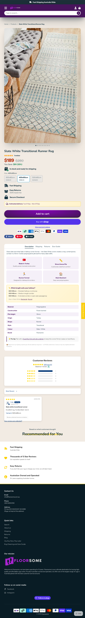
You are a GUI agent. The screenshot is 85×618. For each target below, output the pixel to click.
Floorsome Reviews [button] (83, 310)
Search (6, 525)
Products (13, 24)
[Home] (15, 8)
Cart (79, 8)
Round (30, 299)
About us (7, 528)
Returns (47, 246)
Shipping (38, 246)
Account (75, 8)
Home (6, 24)
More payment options (42, 227)
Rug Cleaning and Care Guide (15, 544)
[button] (31, 371)
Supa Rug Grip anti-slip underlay (33, 339)
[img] (10, 399)
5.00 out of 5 (48, 365)
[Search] (78, 13)
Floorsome (45, 614)
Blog (6, 538)
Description (29, 246)
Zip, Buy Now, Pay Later (12, 541)
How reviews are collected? (13, 421)
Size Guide (56, 246)
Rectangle (24, 299)
